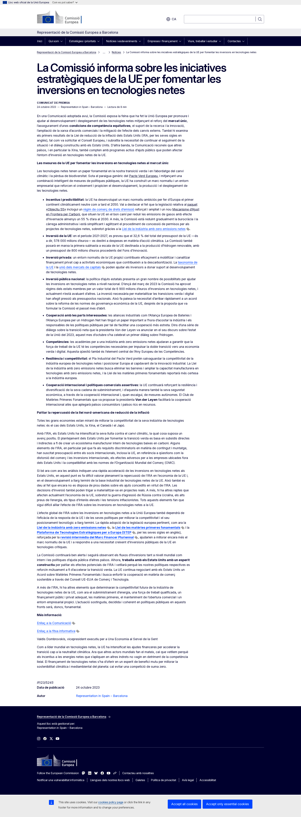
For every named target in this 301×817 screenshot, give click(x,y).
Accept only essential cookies (227, 804)
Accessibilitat (207, 780)
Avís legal (188, 780)
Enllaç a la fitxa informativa (56, 631)
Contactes (234, 41)
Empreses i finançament (162, 41)
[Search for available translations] (188, 229)
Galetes (140, 780)
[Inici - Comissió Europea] (65, 17)
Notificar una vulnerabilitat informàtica (60, 780)
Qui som (54, 41)
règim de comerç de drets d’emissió (108, 209)
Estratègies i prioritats (82, 41)
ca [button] (174, 19)
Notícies (116, 52)
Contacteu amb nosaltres (138, 773)
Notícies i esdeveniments (121, 41)
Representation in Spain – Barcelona (102, 696)
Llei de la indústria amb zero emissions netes (154, 229)
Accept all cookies (184, 804)
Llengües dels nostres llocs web (110, 780)
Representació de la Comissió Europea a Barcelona (66, 52)
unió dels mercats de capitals (80, 267)
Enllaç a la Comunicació (54, 623)
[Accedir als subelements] (62, 41)
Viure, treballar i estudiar (202, 41)
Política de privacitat (163, 780)
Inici (39, 41)
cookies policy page (110, 802)
